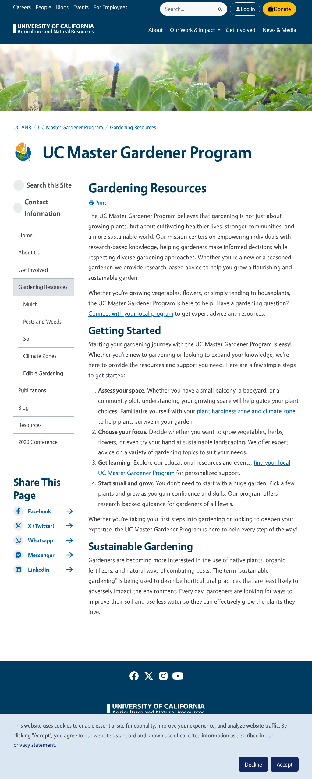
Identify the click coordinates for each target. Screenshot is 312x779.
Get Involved (240, 29)
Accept (284, 764)
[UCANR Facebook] (134, 677)
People (43, 7)
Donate (282, 8)
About (155, 29)
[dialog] (156, 746)
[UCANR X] (148, 677)
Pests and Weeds (42, 321)
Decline (253, 764)
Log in (248, 8)
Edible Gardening (43, 373)
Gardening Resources (42, 286)
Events (81, 7)
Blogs (62, 7)
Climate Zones (39, 355)
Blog (23, 407)
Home (25, 235)
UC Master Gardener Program (70, 127)
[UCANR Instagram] (163, 677)
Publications (32, 390)
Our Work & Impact (192, 29)
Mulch (30, 304)
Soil (27, 338)
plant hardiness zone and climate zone (246, 411)
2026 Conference (38, 441)
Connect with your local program (130, 313)
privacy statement (34, 744)
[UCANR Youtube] (177, 677)
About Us (29, 252)
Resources (29, 424)
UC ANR (22, 127)
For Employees (110, 7)
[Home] (53, 30)
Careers (22, 7)
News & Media (279, 29)
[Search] (220, 9)
